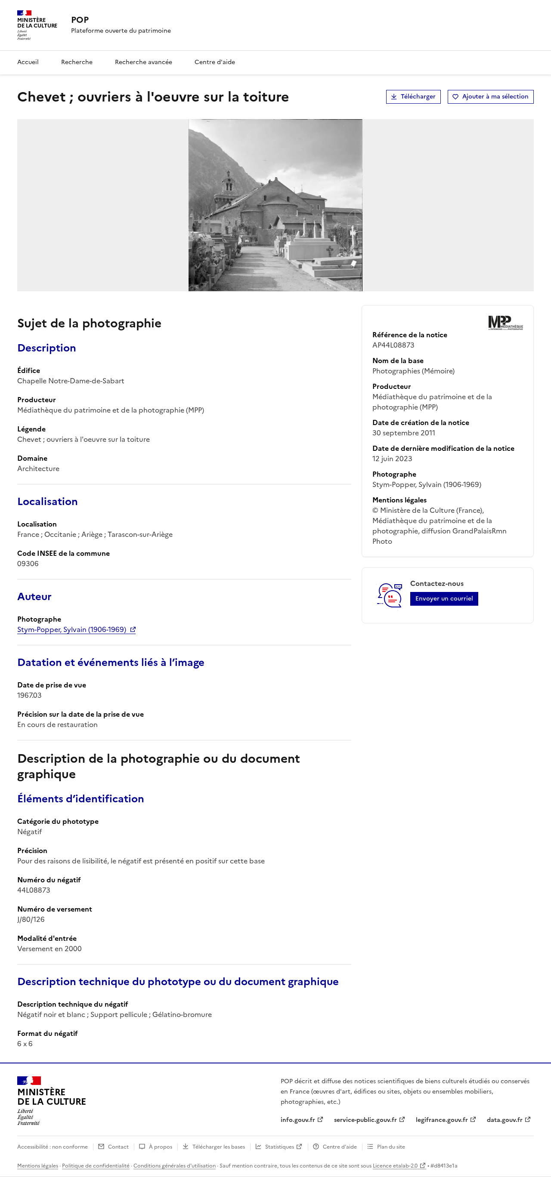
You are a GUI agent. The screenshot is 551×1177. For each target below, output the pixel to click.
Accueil (28, 62)
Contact (118, 1147)
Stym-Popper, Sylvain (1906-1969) (71, 629)
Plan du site (391, 1147)
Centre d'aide (215, 62)
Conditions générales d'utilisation (174, 1166)
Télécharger (418, 96)
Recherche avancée (143, 62)
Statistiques (279, 1147)
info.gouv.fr (298, 1120)
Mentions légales (37, 1166)
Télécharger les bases (218, 1147)
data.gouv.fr (505, 1120)
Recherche (77, 62)
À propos (160, 1147)
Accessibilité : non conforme (52, 1147)
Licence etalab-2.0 (395, 1166)
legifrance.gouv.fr (442, 1120)
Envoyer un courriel (444, 598)
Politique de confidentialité (96, 1166)
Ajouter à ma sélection (495, 96)
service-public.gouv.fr (365, 1120)
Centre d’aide (340, 1147)
